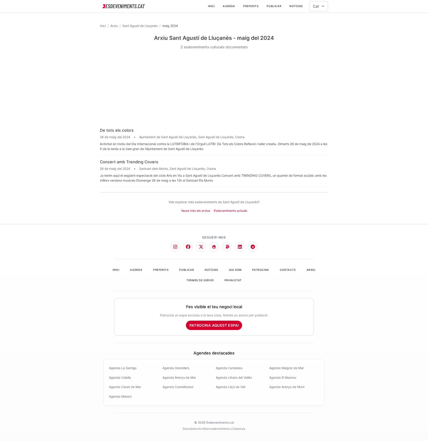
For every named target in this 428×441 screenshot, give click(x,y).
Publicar (274, 6)
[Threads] (214, 247)
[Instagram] (175, 247)
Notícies (296, 6)
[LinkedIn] (240, 247)
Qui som (235, 269)
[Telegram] (253, 247)
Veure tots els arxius (195, 210)
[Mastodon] (227, 247)
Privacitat (233, 280)
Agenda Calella (120, 377)
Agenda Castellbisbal (178, 387)
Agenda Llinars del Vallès (234, 377)
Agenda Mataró (120, 396)
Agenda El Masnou (282, 377)
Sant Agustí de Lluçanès (140, 26)
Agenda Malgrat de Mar (286, 368)
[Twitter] (201, 247)
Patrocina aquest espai (214, 325)
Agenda (229, 6)
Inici (211, 6)
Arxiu (114, 26)
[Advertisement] (214, 88)
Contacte (288, 269)
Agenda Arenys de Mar (179, 377)
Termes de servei (200, 280)
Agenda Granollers (176, 368)
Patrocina (260, 269)
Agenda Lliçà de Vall (230, 387)
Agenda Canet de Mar (125, 387)
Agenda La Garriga (122, 368)
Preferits (251, 6)
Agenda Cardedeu (229, 368)
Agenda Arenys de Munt (287, 387)
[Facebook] (188, 247)
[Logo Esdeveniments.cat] (124, 6)
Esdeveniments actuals (230, 210)
